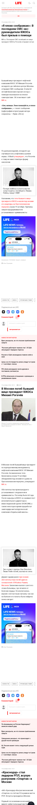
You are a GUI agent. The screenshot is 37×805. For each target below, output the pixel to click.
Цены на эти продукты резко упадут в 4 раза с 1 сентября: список (18, 363)
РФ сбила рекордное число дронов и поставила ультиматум (15, 370)
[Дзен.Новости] (3, 312)
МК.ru (3, 484)
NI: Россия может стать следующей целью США (17, 746)
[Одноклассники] (22, 312)
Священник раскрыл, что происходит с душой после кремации (15, 739)
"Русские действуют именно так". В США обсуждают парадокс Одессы (16, 349)
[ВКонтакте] (18, 312)
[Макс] (8, 312)
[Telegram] (13, 312)
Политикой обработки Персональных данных (14, 9)
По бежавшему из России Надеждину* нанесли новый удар (15, 725)
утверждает (19, 156)
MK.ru (3, 100)
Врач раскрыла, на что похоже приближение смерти (18, 341)
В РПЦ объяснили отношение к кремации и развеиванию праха (17, 377)
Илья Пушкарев (7, 263)
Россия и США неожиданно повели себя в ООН (17, 356)
